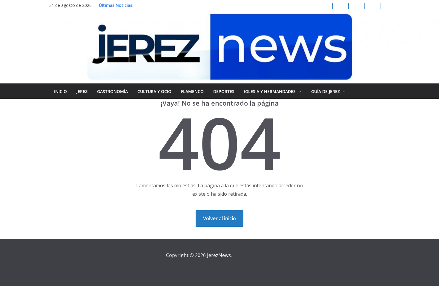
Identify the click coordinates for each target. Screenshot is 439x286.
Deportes (223, 91)
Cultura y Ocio (154, 91)
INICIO (60, 91)
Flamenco (192, 91)
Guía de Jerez (325, 91)
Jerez (82, 91)
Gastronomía (112, 91)
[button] (299, 91)
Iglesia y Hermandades (270, 91)
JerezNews (219, 255)
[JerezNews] (219, 15)
